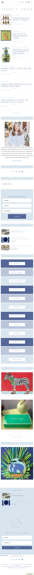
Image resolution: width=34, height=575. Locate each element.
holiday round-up (17, 435)
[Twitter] (26, 2)
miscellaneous (14, 248)
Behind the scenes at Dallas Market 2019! (22, 246)
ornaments (13, 241)
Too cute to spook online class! (20, 36)
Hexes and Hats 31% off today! (21, 19)
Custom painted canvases (17, 231)
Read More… (17, 161)
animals (13, 474)
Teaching (11, 65)
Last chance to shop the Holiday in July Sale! (15, 101)
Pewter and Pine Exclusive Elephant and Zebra (17, 476)
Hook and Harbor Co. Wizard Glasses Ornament (21, 238)
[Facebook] (18, 2)
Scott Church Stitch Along (17, 395)
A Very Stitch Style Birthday (17, 431)
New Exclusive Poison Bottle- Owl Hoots (20, 52)
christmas (3, 97)
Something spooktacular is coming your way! (16, 85)
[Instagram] (21, 2)
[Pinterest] (23, 2)
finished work (16, 47)
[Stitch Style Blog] (17, 8)
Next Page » (17, 113)
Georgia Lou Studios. (25, 566)
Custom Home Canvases (20, 230)
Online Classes (19, 474)
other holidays (16, 15)
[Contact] (29, 2)
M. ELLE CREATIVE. (20, 567)
